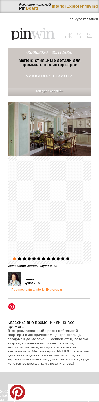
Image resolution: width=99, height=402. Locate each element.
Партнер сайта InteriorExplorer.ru (36, 289)
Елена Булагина (32, 281)
